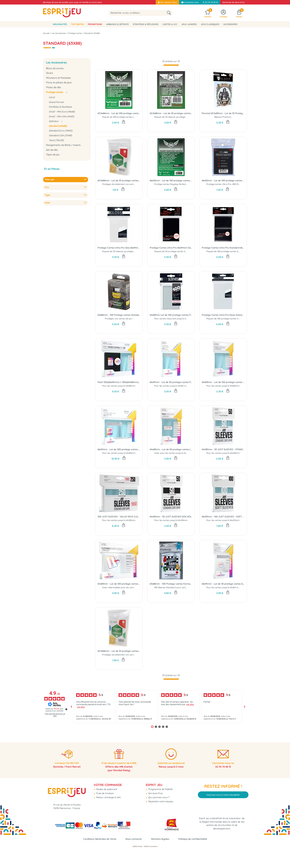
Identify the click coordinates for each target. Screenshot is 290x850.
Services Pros (155, 793)
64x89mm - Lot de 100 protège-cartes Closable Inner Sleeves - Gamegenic (119, 583)
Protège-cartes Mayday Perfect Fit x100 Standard (179, 184)
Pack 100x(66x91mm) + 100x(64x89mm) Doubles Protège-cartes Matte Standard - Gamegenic (119, 382)
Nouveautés (60, 24)
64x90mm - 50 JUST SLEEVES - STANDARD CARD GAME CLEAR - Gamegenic (223, 449)
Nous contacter (133, 838)
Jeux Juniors (189, 24)
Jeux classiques (210, 24)
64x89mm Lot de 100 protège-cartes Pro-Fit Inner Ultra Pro (171, 314)
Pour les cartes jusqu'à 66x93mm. (223, 520)
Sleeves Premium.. (223, 117)
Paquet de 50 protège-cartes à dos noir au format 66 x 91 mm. (185, 251)
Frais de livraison (105, 793)
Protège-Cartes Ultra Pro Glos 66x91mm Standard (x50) (119, 247)
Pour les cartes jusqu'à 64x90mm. (223, 453)
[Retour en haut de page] (284, 841)
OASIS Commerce (150, 846)
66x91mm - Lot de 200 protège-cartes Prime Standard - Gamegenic (119, 449)
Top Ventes (77, 24)
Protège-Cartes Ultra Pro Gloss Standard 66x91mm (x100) (223, 314)
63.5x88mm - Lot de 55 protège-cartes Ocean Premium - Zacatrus (119, 651)
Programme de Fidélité (160, 789)
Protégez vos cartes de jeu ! (119, 318)
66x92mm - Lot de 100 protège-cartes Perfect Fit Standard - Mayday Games (171, 180)
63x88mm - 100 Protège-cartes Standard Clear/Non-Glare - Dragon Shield (119, 314)
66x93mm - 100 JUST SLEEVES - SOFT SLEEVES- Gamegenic (223, 516)
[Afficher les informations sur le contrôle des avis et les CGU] (66, 709)
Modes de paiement (106, 789)
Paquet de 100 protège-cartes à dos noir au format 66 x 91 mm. (238, 251)
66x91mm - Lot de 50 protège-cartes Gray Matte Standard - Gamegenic (223, 583)
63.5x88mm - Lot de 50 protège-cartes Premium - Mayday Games (171, 113)
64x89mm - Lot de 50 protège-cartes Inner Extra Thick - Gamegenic (171, 449)
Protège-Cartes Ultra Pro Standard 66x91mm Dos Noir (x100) (223, 247)
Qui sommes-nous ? (158, 797)
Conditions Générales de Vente (99, 838)
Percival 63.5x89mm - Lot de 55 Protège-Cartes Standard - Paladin (223, 113)
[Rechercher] (168, 13)
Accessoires (230, 24)
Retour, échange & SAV (108, 797)
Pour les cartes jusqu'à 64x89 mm (171, 385)
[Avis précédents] (71, 707)
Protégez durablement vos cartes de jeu (122, 184)
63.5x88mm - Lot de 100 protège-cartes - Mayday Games (119, 113)
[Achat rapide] (123, 122)
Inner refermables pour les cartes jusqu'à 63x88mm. (128, 587)
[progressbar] (171, 65)
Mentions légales (160, 838)
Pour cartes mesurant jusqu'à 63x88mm (174, 318)
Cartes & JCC (170, 24)
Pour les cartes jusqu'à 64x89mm (118, 453)
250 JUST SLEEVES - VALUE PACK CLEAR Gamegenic (119, 516)
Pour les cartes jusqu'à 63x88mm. (119, 385)
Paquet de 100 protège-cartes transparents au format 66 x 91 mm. (239, 318)
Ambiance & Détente (117, 24)
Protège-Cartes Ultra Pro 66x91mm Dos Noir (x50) (171, 247)
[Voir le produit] (175, 391)
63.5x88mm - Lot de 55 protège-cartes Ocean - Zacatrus (119, 180)
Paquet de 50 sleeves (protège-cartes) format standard (130, 251)
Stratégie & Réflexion (145, 24)
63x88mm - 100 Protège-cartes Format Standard (171, 583)
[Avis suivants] (244, 707)
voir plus (81, 707)
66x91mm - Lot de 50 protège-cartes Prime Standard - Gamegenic (171, 382)
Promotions (95, 24)
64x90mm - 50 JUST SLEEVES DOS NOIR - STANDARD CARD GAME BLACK (171, 516)
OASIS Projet (137, 846)
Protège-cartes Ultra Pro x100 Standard (226, 184)
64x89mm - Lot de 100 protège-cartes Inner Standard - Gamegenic (223, 382)
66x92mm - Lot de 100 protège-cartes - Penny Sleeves (223, 180)
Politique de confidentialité (192, 838)
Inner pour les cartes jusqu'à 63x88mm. (174, 453)
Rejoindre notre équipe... (161, 801)
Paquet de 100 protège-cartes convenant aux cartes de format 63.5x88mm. (140, 117)
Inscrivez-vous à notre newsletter (223, 794)
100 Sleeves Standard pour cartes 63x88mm (176, 587)
